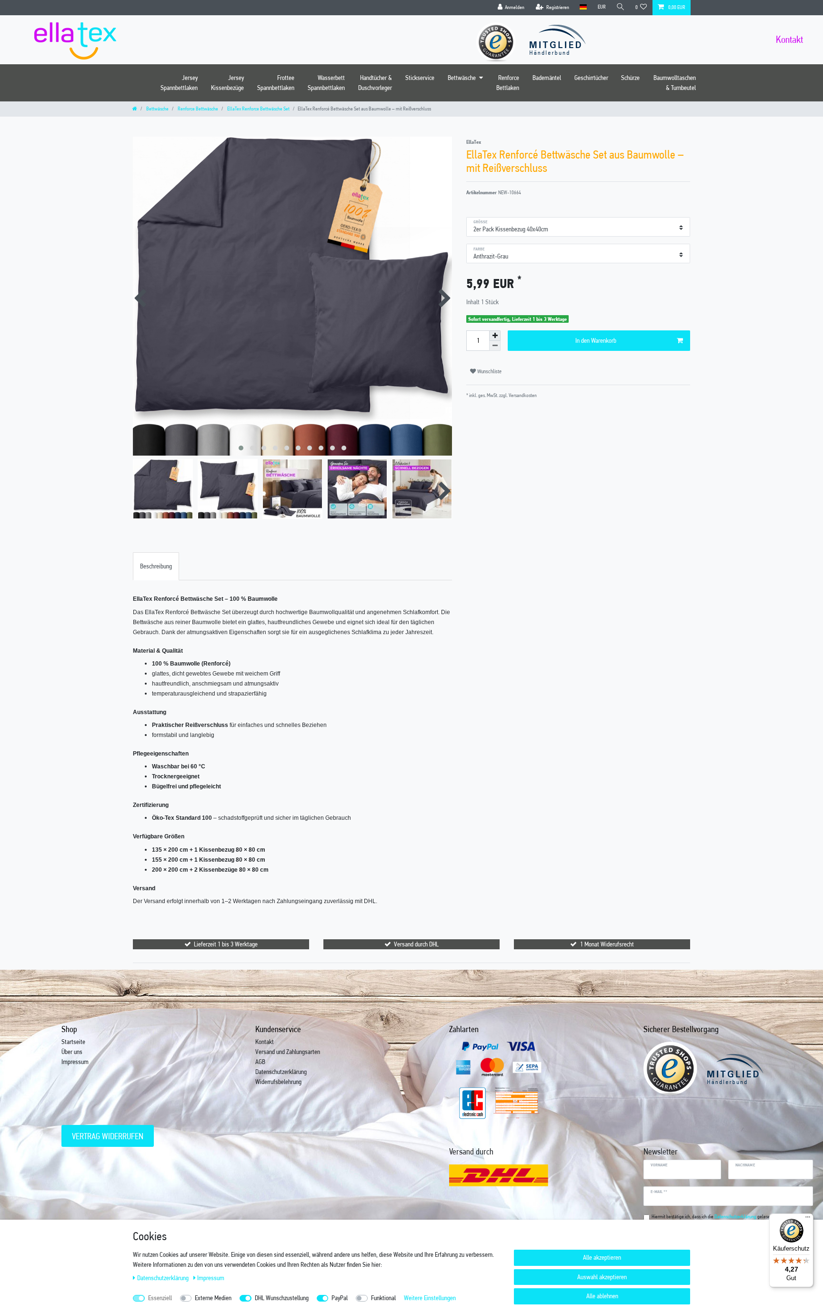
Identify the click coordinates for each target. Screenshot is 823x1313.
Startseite (73, 1041)
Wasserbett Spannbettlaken (326, 82)
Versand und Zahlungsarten (287, 1051)
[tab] (156, 566)
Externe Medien (213, 1298)
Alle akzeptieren (602, 1257)
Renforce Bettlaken (507, 82)
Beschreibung (156, 566)
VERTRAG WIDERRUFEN (107, 1136)
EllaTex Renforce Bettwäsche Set (258, 109)
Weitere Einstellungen (430, 1298)
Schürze (630, 77)
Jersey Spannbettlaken (179, 82)
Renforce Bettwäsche (197, 109)
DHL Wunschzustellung (282, 1298)
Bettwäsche (462, 77)
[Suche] (620, 7)
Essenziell (160, 1298)
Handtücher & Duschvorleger (375, 82)
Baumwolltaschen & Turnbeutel (674, 82)
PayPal (339, 1298)
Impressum (75, 1061)
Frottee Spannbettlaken (275, 82)
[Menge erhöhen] (495, 335)
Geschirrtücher (591, 77)
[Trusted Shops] (500, 39)
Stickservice (419, 77)
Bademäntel (546, 77)
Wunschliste (489, 371)
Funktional (383, 1298)
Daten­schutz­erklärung (163, 1278)
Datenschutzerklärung (281, 1071)
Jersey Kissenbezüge (227, 82)
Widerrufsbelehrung (278, 1081)
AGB (260, 1061)
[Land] (583, 7)
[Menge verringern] (495, 346)
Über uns (71, 1051)
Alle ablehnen (602, 1296)
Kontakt (264, 1041)
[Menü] (807, 1219)
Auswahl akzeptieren (602, 1277)
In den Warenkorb (595, 340)
